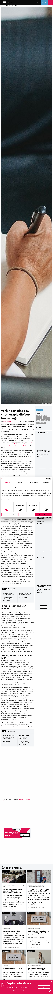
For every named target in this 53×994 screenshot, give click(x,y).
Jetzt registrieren (44, 987)
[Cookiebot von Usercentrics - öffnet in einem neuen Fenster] (46, 479)
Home (3, 5)
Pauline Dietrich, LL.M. (8, 421)
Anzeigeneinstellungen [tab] (33, 482)
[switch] (20, 510)
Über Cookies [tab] (46, 482)
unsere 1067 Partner (10, 489)
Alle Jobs (43, 607)
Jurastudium (8, 5)
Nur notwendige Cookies (9, 514)
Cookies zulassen (43, 514)
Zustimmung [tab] (7, 482)
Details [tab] (20, 482)
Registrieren (25, 835)
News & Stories (14, 5)
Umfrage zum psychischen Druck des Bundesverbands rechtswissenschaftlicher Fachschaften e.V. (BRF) (16, 444)
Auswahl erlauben (26, 514)
